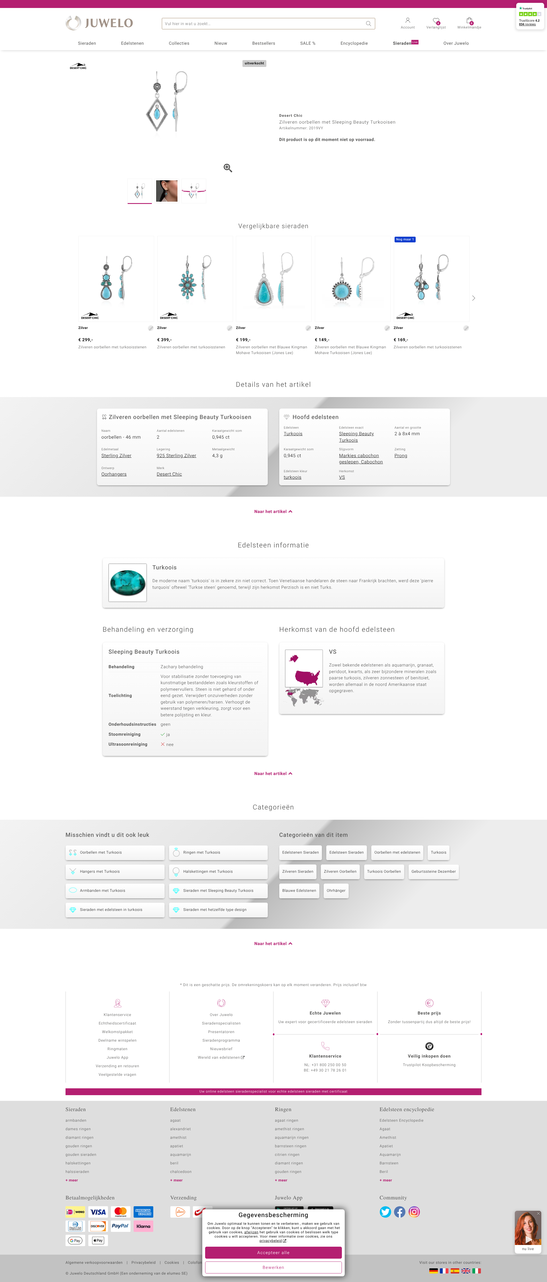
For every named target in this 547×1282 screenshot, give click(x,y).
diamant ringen (80, 1137)
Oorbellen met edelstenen (397, 852)
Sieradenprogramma (221, 1040)
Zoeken (369, 23)
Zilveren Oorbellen (340, 871)
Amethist (388, 1137)
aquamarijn (180, 1155)
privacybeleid (271, 1241)
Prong (401, 455)
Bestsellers (263, 43)
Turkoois (293, 433)
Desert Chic (169, 474)
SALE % (308, 43)
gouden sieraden (81, 1155)
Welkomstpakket (117, 1032)
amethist (178, 1137)
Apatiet (386, 1146)
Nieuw (221, 43)
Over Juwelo (456, 43)
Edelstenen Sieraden (300, 852)
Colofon (195, 1262)
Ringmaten (117, 1049)
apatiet (176, 1146)
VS (342, 477)
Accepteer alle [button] (273, 1253)
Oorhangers (114, 474)
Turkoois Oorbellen (384, 871)
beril (174, 1163)
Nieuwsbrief (221, 1049)
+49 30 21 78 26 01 (329, 1070)
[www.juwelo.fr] (444, 1270)
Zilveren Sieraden (297, 871)
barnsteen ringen (291, 1146)
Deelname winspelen (117, 1040)
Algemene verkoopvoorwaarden (94, 1262)
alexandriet (180, 1129)
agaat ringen (286, 1120)
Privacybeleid (143, 1262)
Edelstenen (132, 43)
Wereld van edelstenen (219, 1057)
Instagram (414, 1212)
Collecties (179, 43)
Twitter (385, 1212)
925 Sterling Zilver (176, 455)
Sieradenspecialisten (221, 1023)
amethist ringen (289, 1129)
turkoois (292, 477)
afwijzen (251, 1232)
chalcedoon (181, 1172)
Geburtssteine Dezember (434, 871)
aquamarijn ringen (292, 1137)
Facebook (399, 1212)
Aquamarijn (390, 1155)
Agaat (385, 1129)
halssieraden (77, 1172)
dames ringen (78, 1129)
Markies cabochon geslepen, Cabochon (361, 459)
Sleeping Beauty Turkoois (356, 437)
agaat (175, 1120)
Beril (384, 1172)
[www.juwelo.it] (476, 1270)
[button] (408, 24)
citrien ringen (287, 1155)
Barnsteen (389, 1163)
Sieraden (87, 43)
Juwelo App (117, 1057)
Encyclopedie (354, 43)
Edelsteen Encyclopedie (402, 1120)
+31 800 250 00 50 (329, 1065)
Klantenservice (117, 1015)
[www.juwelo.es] (455, 1270)
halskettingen (78, 1163)
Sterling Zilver (116, 455)
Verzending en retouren (117, 1066)
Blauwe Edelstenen (299, 890)
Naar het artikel (270, 512)
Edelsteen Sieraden (346, 852)
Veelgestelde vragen (117, 1074)
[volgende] (473, 298)
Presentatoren (221, 1032)
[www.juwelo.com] (466, 1270)
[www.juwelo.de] (433, 1270)
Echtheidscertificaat (117, 1023)
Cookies (172, 1262)
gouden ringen (79, 1146)
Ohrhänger (336, 890)
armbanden (76, 1120)
